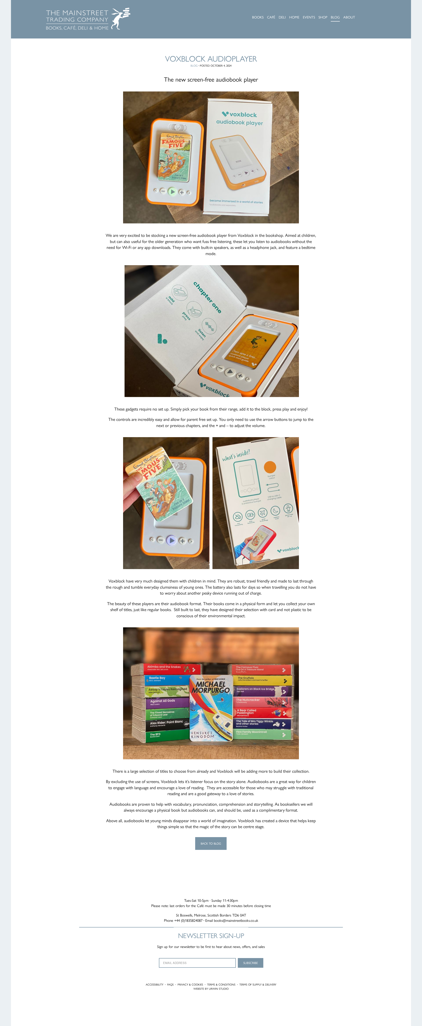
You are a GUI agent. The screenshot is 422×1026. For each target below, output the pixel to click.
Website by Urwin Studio (211, 989)
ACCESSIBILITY (154, 984)
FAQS (170, 984)
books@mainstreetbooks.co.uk (236, 920)
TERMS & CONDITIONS (221, 984)
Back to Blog (211, 843)
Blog (194, 66)
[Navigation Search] (374, 9)
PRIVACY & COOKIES (190, 984)
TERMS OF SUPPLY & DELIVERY (257, 984)
